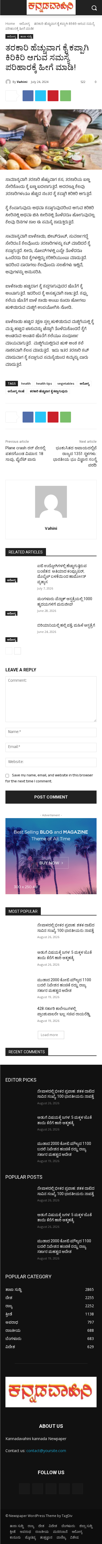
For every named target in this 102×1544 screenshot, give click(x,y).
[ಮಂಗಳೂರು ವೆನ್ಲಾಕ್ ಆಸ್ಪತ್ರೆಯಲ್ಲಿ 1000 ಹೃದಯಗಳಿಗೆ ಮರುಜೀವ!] (19, 605)
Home (10, 23)
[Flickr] (51, 1488)
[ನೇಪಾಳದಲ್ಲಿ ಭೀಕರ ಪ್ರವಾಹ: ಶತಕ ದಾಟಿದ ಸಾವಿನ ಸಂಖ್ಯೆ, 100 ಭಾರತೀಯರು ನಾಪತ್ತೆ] (19, 932)
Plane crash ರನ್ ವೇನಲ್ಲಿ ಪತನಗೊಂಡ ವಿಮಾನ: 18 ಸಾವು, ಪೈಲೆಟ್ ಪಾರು (25, 453)
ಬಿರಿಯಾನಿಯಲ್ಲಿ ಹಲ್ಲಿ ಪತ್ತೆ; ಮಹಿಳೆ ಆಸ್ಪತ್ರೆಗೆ (66, 625)
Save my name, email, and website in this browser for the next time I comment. (49, 779)
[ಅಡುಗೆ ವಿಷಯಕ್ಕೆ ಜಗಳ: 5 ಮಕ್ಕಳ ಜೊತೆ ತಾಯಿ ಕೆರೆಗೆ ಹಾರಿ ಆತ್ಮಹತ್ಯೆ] (19, 959)
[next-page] (17, 650)
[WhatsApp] (65, 95)
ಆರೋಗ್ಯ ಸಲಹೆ (16, 391)
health (26, 383)
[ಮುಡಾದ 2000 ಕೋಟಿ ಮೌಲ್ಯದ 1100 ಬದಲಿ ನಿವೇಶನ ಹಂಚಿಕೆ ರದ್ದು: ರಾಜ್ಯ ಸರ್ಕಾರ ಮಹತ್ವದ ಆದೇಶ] (19, 987)
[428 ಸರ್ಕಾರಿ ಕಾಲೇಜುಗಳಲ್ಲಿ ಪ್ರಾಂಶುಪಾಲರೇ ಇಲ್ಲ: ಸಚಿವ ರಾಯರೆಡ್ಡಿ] (19, 1015)
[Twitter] (40, 95)
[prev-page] (8, 650)
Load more (49, 1035)
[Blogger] (24, 1488)
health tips (44, 383)
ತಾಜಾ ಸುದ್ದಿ (26, 36)
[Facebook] (28, 95)
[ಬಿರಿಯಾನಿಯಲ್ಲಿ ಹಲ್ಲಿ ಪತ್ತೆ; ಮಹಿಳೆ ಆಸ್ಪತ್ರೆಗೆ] (19, 632)
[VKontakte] (77, 1488)
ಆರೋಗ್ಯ (24, 23)
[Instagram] (64, 1488)
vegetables (65, 383)
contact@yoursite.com (46, 1450)
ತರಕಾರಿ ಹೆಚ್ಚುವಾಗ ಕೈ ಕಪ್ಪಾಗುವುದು (49, 391)
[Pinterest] (53, 95)
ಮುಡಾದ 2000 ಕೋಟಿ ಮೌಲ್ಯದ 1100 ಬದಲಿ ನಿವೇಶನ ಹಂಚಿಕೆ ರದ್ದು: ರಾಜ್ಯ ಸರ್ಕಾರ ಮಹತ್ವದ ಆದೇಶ (64, 985)
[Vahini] (9, 82)
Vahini (22, 82)
